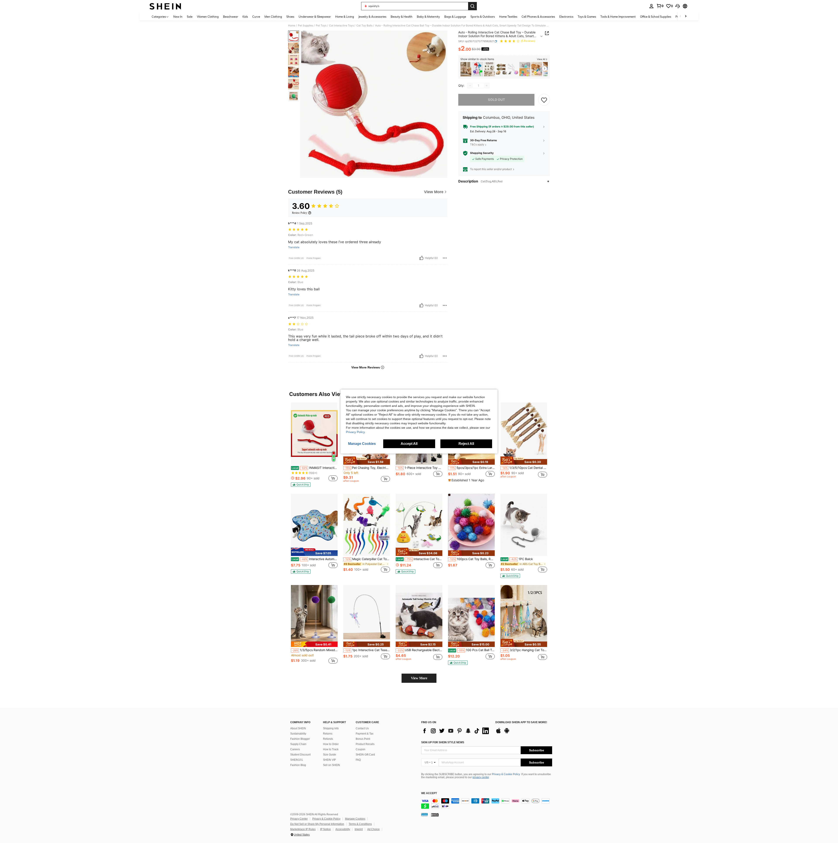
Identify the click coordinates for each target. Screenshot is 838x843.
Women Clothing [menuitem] (208, 16)
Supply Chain (298, 744)
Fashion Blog (298, 765)
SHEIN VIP (329, 759)
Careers (295, 749)
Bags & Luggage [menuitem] (455, 16)
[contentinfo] (486, 803)
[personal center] (651, 6)
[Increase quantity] (486, 85)
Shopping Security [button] (482, 153)
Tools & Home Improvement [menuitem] (618, 16)
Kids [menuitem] (245, 16)
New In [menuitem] (177, 16)
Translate (293, 247)
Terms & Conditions (360, 824)
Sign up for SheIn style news (442, 742)
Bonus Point (363, 738)
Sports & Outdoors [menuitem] (483, 16)
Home (291, 25)
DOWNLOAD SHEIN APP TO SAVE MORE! (521, 722)
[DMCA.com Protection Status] (435, 814)
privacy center (480, 777)
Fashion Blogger (300, 738)
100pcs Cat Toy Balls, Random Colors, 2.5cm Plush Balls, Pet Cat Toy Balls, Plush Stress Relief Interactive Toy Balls (472, 559)
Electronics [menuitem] (566, 16)
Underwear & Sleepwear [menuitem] (315, 16)
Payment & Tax (364, 733)
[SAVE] (544, 100)
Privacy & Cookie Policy (506, 774)
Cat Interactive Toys (341, 25)
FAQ (358, 759)
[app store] (498, 732)
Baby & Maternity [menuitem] (428, 16)
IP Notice (325, 829)
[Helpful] (421, 258)
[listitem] (465, 69)
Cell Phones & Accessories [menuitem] (538, 16)
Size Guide (329, 754)
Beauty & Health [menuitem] (401, 16)
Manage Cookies (355, 818)
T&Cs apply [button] (477, 144)
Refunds (328, 738)
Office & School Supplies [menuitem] (655, 16)
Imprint (359, 829)
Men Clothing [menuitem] (273, 16)
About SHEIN (298, 728)
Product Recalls (365, 744)
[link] (660, 6)
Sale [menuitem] (189, 16)
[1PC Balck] (523, 525)
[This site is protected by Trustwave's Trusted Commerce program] (424, 814)
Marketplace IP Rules (303, 829)
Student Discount (300, 754)
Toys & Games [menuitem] (587, 16)
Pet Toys (321, 25)
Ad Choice (373, 829)
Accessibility (342, 829)
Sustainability (298, 733)
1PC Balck (517, 559)
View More (419, 678)
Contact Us (362, 728)
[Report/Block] (444, 258)
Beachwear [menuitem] (230, 16)
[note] (301, 484)
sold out (496, 100)
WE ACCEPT (429, 793)
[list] (456, 731)
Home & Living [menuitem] (344, 16)
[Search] (472, 6)
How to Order (331, 744)
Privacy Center (299, 818)
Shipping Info (331, 728)
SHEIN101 (296, 759)
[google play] (507, 732)
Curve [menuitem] (256, 16)
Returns (327, 733)
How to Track (330, 749)
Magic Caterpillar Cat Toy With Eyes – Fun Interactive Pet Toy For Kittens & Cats (367, 559)
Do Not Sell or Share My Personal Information (317, 824)
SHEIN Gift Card (365, 754)
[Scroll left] (680, 16)
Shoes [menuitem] (290, 16)
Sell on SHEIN (331, 765)
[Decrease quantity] (470, 85)
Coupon (360, 749)
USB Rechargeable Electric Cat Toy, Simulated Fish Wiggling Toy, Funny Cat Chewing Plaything (419, 650)
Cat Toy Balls (364, 25)
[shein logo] (165, 6)
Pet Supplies (305, 25)
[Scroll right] (685, 16)
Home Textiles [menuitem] (508, 16)
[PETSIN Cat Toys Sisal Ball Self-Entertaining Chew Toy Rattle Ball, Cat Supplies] (465, 69)
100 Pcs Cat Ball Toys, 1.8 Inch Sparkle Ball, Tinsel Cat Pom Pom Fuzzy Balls (472, 650)
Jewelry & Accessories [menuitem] (372, 16)
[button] (677, 6)
